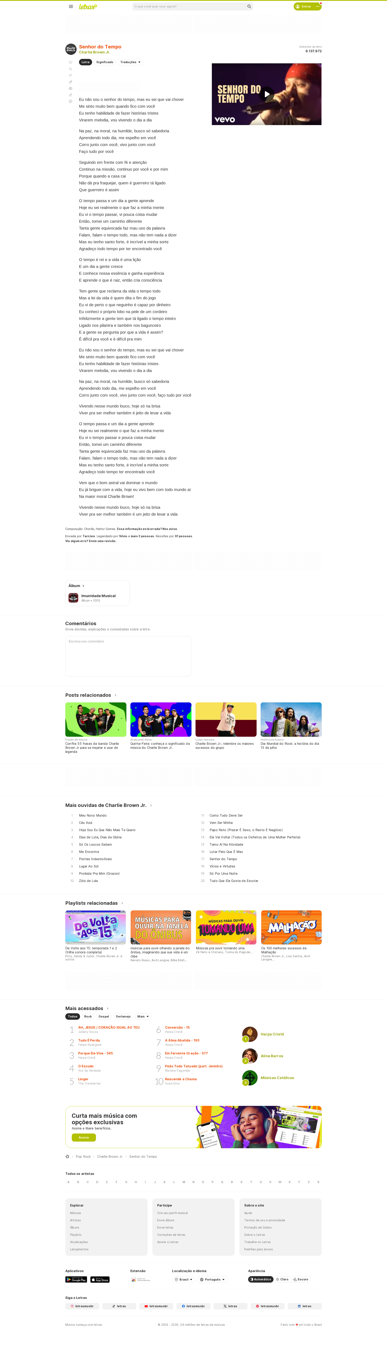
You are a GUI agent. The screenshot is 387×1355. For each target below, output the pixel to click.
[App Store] (100, 1279)
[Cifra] (71, 82)
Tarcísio (89, 536)
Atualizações (79, 1242)
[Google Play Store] (76, 1279)
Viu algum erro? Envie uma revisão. (91, 541)
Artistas (75, 1220)
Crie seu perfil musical (172, 1213)
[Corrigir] (71, 95)
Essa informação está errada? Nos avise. (147, 529)
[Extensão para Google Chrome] (141, 1279)
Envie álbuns (166, 1220)
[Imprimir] (71, 88)
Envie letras (165, 1227)
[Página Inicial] (67, 1156)
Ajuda (248, 1213)
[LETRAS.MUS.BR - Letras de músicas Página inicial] (88, 6)
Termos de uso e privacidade (264, 1220)
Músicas (75, 1213)
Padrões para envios (258, 1249)
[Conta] (318, 6)
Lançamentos (79, 1249)
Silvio (123, 536)
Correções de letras (171, 1234)
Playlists (75, 1234)
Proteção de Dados (258, 1227)
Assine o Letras (167, 1242)
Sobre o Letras (254, 1234)
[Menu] (71, 6)
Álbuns (74, 1227)
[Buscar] (249, 6)
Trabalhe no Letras (257, 1242)
